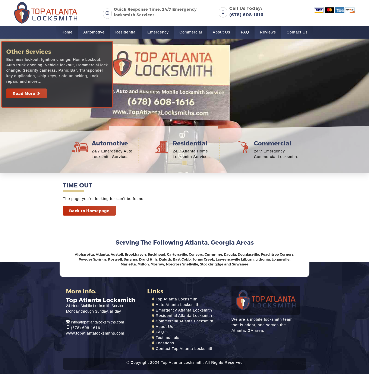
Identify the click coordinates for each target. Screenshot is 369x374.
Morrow (157, 264)
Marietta (128, 264)
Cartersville (177, 254)
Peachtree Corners (277, 254)
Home (67, 32)
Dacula (230, 254)
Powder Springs (92, 259)
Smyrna (130, 259)
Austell (117, 254)
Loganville (281, 259)
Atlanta (102, 254)
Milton (143, 264)
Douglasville (248, 254)
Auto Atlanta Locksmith (177, 305)
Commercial (190, 32)
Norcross (173, 264)
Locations (165, 343)
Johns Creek (203, 259)
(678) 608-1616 (85, 328)
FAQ (245, 32)
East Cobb (182, 259)
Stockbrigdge (211, 264)
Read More (29, 93)
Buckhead (156, 254)
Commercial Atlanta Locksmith (184, 321)
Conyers (196, 254)
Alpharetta (84, 254)
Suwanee (240, 264)
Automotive (94, 32)
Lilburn (247, 259)
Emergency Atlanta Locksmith (184, 310)
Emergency (158, 32)
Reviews (268, 32)
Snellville (190, 264)
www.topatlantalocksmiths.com (95, 333)
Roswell (115, 259)
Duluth (165, 259)
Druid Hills (148, 259)
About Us (221, 32)
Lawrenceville (228, 259)
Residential (126, 32)
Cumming (213, 254)
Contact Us (297, 32)
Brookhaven (135, 254)
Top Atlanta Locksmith (177, 299)
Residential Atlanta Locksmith (184, 315)
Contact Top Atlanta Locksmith (185, 348)
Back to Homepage (89, 210)
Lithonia (262, 259)
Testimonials (167, 337)
